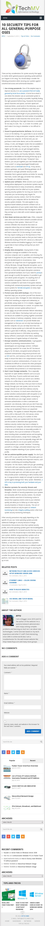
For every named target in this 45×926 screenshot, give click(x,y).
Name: (6, 693)
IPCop (28, 167)
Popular (12, 760)
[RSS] (23, 752)
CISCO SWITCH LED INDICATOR (24, 786)
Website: (7, 713)
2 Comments (13, 585)
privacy (39, 273)
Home (7, 921)
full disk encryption (24, 288)
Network (27, 921)
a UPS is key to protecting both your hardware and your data (24, 482)
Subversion (19, 321)
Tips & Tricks (25, 36)
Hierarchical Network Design (23, 796)
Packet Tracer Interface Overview (25, 766)
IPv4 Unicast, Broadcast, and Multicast (26, 806)
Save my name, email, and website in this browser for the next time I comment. (21, 725)
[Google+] (8, 752)
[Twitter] (13, 752)
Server (37, 921)
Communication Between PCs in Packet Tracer (27, 856)
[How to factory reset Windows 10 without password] (22, 894)
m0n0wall (19, 167)
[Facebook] (3, 752)
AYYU (3, 36)
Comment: (8, 672)
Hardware (17, 921)
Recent (32, 760)
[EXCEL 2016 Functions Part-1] (8, 894)
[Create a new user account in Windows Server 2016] (36, 894)
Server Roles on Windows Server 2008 (24, 853)
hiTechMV (25, 916)
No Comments (35, 36)
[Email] (18, 752)
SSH (8, 356)
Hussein (6, 853)
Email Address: (9, 703)
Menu (5, 18)
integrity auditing (24, 510)
